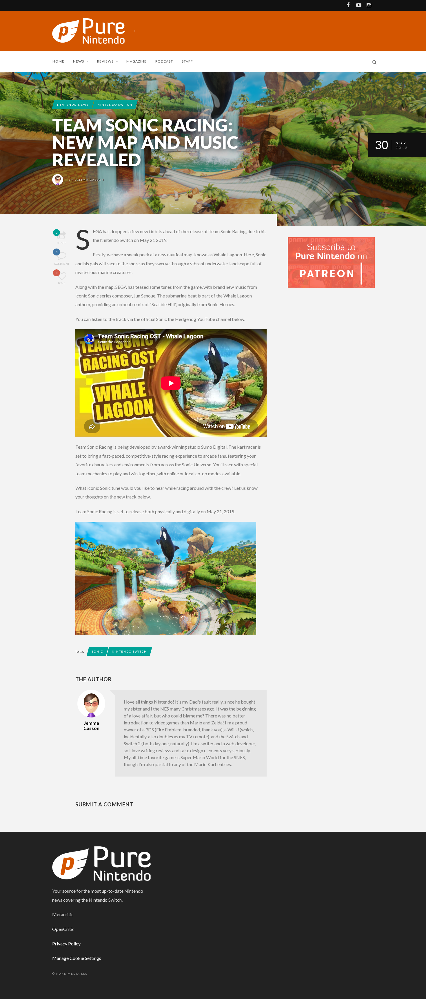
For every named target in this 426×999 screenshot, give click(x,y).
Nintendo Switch (114, 104)
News (78, 61)
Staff (187, 61)
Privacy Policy (66, 943)
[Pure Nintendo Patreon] (331, 262)
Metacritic (63, 914)
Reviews (105, 61)
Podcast (164, 61)
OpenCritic (63, 929)
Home (58, 61)
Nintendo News (73, 104)
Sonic (97, 651)
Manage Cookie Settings (76, 958)
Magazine (136, 61)
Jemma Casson (89, 179)
